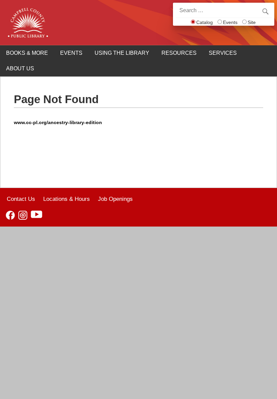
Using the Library (122, 53)
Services (223, 53)
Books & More (27, 53)
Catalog (204, 22)
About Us (20, 68)
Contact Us (21, 198)
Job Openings (115, 198)
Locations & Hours (66, 198)
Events (230, 22)
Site (252, 22)
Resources (179, 53)
